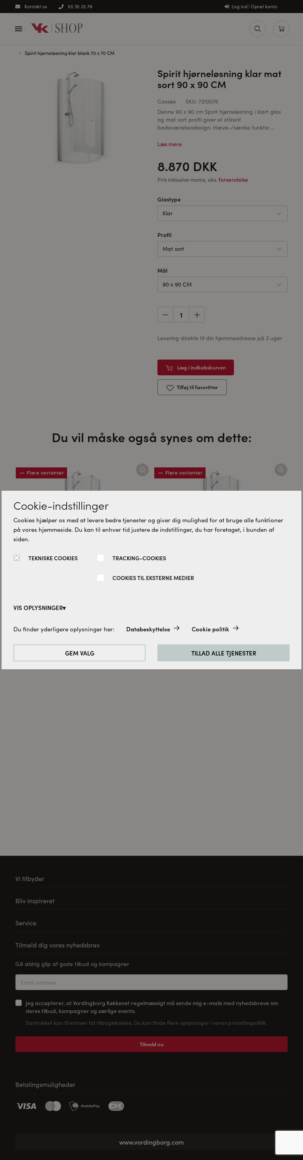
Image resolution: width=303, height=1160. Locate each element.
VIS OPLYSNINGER (38, 607)
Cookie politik (210, 629)
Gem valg (79, 653)
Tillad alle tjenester (223, 653)
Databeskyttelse (148, 629)
